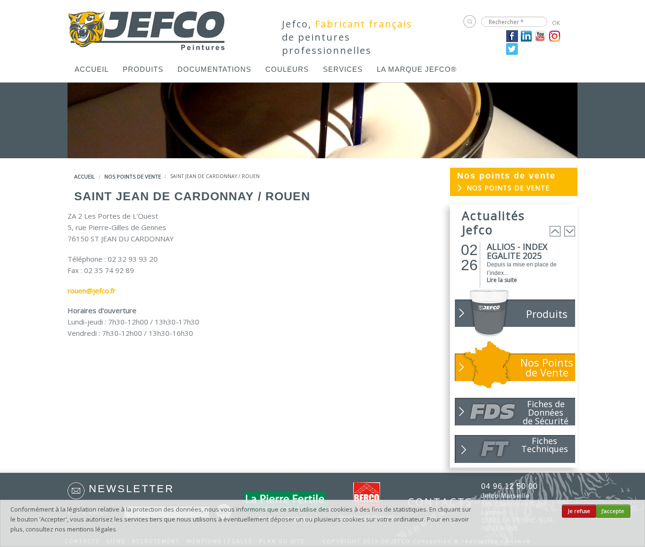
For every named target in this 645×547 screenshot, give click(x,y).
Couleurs (287, 69)
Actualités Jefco (493, 222)
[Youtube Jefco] (540, 35)
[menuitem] (92, 69)
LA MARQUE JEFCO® (417, 69)
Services (343, 69)
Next (569, 231)
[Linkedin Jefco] (526, 35)
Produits (143, 69)
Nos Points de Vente (546, 367)
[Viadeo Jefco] (554, 35)
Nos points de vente (132, 176)
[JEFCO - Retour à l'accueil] (147, 27)
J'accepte (613, 511)
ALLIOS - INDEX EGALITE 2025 (517, 251)
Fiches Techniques (544, 444)
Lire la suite (502, 280)
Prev (555, 231)
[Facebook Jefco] (512, 35)
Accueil (92, 69)
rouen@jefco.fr (92, 290)
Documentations (214, 69)
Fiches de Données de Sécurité (546, 412)
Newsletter (131, 489)
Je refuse (579, 511)
